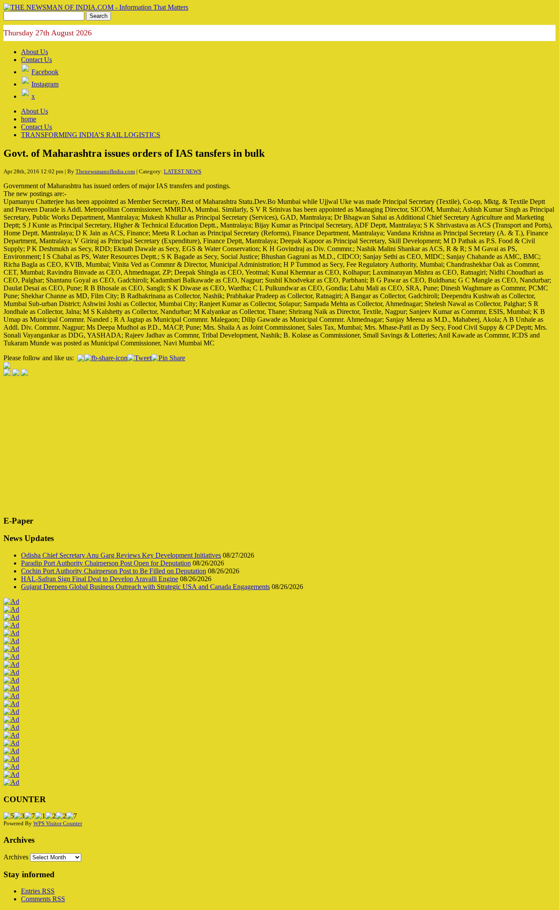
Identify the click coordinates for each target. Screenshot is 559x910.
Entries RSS (38, 891)
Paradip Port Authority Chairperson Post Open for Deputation (106, 563)
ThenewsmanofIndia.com (105, 171)
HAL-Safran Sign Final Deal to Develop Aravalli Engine (99, 579)
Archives (15, 857)
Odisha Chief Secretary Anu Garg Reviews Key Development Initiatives (121, 555)
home (28, 119)
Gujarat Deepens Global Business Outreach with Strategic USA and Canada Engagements (145, 586)
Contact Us (36, 59)
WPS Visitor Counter (57, 823)
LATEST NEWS (182, 171)
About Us (34, 51)
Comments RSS (43, 899)
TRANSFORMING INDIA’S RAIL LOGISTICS (90, 134)
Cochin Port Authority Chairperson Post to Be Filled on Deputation (113, 571)
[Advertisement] (265, 447)
